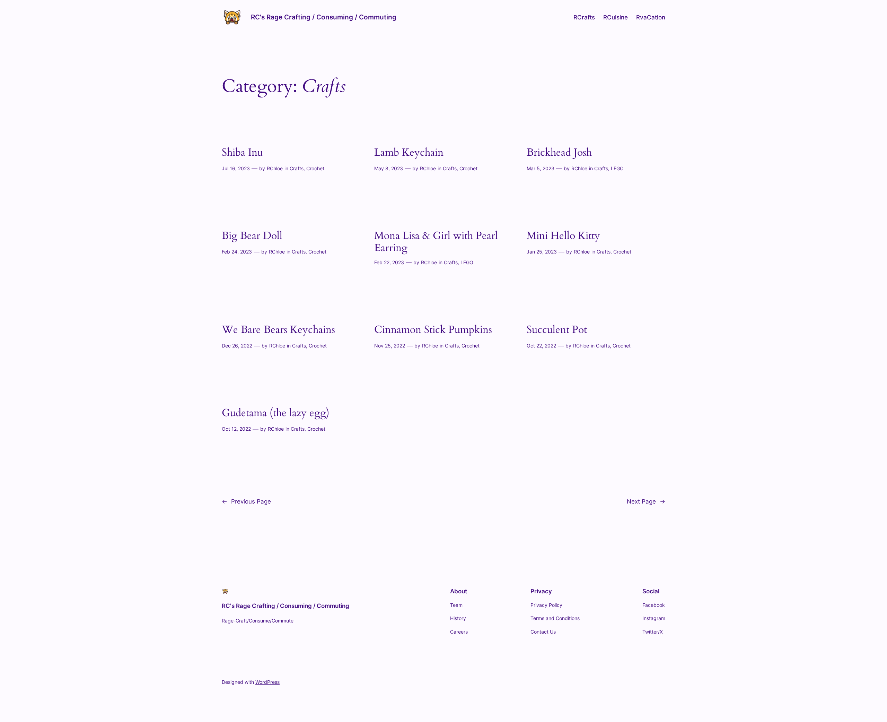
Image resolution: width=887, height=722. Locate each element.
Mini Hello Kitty (563, 236)
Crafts (297, 168)
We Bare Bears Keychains (278, 330)
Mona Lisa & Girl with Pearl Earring (436, 242)
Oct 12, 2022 (236, 429)
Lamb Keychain (409, 153)
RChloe (275, 168)
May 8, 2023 (388, 168)
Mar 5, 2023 (540, 168)
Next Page (646, 501)
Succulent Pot (557, 330)
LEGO (617, 168)
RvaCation (650, 17)
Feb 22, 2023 (389, 262)
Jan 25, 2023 (542, 252)
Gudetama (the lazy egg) (276, 413)
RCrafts (584, 17)
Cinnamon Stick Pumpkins (433, 330)
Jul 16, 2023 (236, 168)
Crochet (315, 168)
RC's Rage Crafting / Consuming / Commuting (323, 17)
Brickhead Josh (559, 153)
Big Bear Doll (252, 236)
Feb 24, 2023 (237, 252)
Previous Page (246, 501)
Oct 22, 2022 (541, 346)
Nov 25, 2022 (389, 346)
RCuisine (615, 17)
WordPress (267, 682)
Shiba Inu (242, 153)
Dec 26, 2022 (237, 346)
